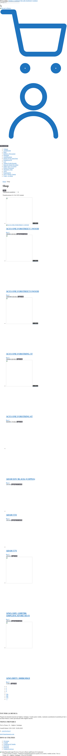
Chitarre (5, 149)
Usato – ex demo (8, 176)
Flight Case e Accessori (9, 166)
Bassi (4, 152)
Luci (4, 161)
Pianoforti (6, 155)
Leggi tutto (21, 296)
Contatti (5, 742)
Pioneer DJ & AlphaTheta (10, 158)
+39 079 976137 (6, 731)
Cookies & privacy (8, 749)
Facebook (6, 746)
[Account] (33, 144)
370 (7, 697)
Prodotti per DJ (7, 160)
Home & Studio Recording (10, 165)
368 (7, 694)
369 (7, 696)
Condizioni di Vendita (9, 744)
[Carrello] (33, 76)
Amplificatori (7, 150)
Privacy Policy (4, 0)
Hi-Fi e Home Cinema (9, 174)
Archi (5, 171)
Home (4, 181)
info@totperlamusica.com (7, 734)
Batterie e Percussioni (9, 154)
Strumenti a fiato (8, 169)
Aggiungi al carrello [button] (21, 234)
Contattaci (35, 0)
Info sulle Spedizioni (26, 0)
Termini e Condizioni (14, 0)
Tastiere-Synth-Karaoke (10, 163)
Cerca (1, 2)
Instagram (6, 747)
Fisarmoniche (7, 173)
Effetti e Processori (8, 168)
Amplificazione (7, 157)
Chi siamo (6, 741)
